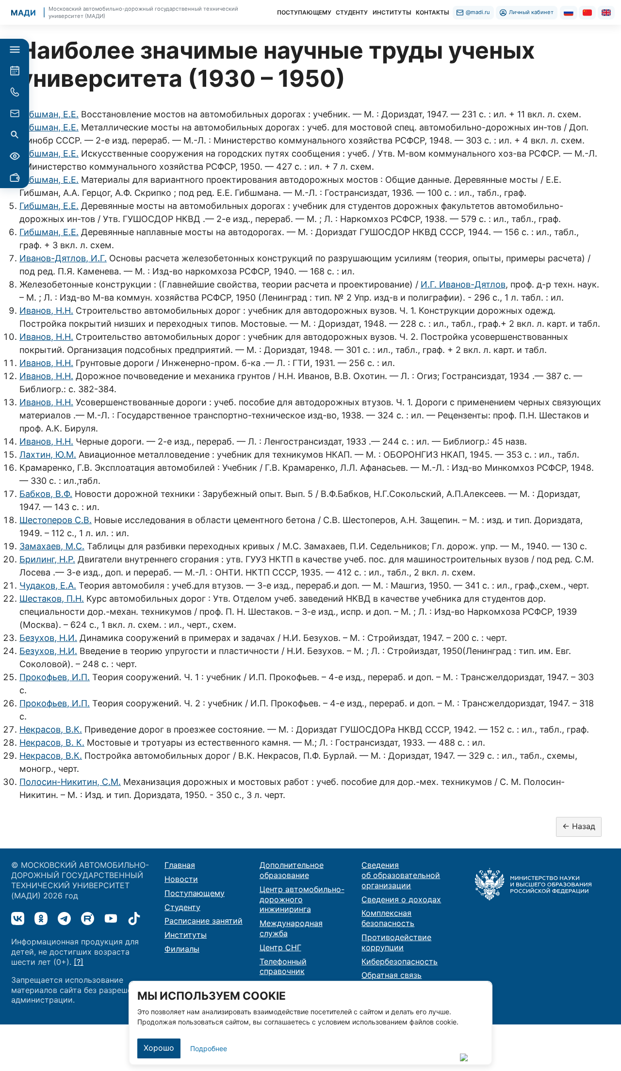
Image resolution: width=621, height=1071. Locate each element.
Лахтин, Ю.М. (47, 454)
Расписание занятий (203, 921)
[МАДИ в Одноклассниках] (41, 918)
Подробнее (208, 1048)
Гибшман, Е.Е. (49, 114)
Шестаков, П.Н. (51, 598)
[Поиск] (14, 135)
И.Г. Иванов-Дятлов (463, 284)
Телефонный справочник (283, 966)
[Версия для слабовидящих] (14, 156)
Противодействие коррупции (396, 942)
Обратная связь (391, 975)
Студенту (182, 907)
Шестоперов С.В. (55, 520)
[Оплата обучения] (14, 177)
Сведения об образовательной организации (400, 875)
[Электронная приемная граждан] (14, 113)
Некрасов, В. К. (51, 742)
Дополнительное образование (292, 870)
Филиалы (181, 949)
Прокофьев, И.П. (54, 677)
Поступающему (194, 893)
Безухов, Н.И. (48, 638)
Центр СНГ (280, 947)
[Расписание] (14, 71)
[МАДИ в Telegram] (64, 918)
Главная (179, 865)
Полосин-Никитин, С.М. (70, 782)
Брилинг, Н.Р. (47, 559)
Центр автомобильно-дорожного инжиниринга (302, 899)
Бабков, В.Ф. (45, 494)
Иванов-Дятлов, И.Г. (63, 258)
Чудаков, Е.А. (47, 585)
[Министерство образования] (533, 883)
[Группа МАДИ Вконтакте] (17, 918)
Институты (185, 935)
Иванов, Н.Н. (46, 310)
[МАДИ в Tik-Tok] (134, 918)
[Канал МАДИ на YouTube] (110, 918)
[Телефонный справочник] (14, 92)
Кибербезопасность (399, 961)
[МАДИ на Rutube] (87, 918)
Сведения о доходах (401, 899)
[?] (78, 962)
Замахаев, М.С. (51, 546)
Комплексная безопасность (387, 918)
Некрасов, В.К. (50, 729)
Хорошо (159, 1048)
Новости (181, 879)
